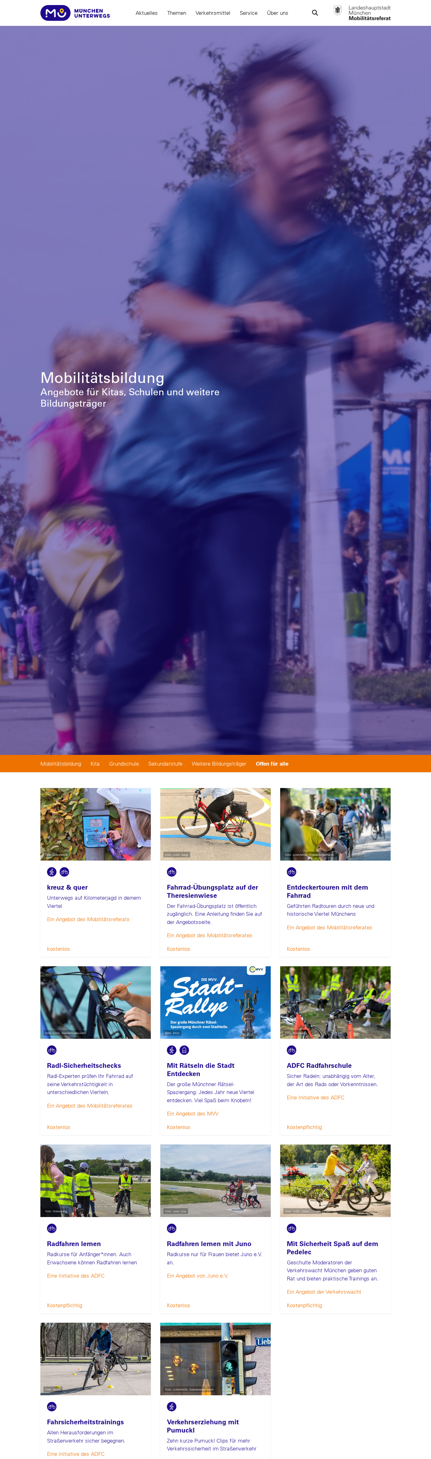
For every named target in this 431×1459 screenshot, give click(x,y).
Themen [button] (176, 12)
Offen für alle (272, 763)
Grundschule (124, 763)
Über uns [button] (277, 12)
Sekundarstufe (165, 763)
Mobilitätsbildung (60, 763)
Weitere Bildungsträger (219, 763)
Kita (95, 763)
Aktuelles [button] (147, 12)
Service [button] (248, 12)
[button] (315, 13)
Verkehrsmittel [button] (213, 12)
